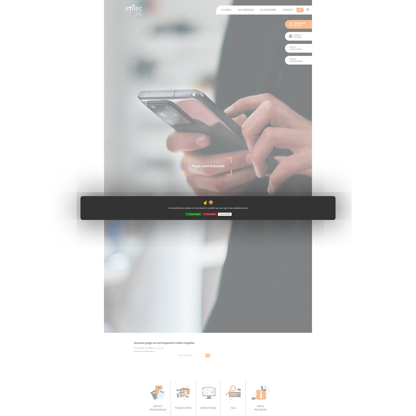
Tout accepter (194, 214)
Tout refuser (210, 214)
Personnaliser (225, 214)
